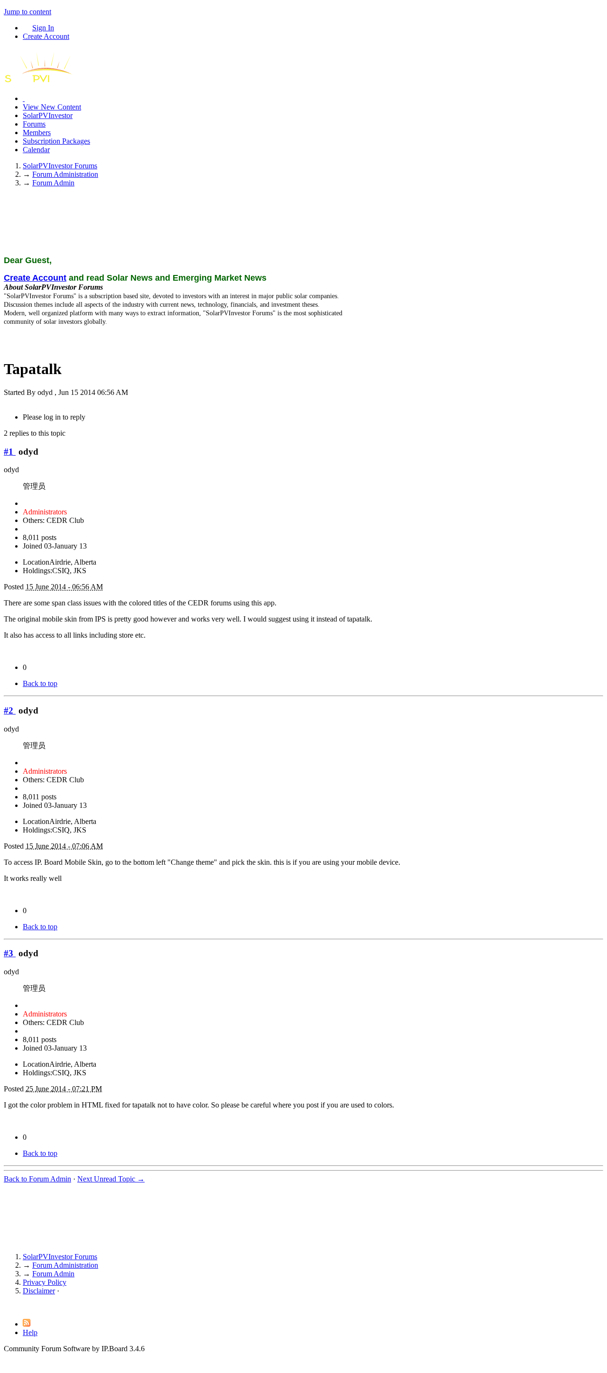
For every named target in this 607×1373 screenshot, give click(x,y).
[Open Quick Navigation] (24, 98)
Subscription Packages (56, 141)
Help (30, 1332)
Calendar (36, 150)
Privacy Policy (44, 1282)
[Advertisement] (303, 224)
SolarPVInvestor (48, 115)
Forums (34, 124)
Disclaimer (39, 1291)
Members (37, 132)
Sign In (43, 28)
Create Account (46, 36)
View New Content (52, 107)
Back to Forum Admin (37, 1179)
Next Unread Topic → (111, 1179)
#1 (10, 452)
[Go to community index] (46, 82)
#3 (10, 953)
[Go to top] (6, 1307)
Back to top (40, 683)
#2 (10, 710)
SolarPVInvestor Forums (60, 1257)
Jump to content (27, 12)
